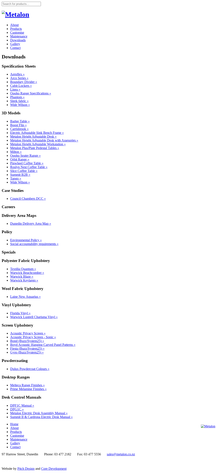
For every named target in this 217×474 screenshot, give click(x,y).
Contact (15, 48)
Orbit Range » (19, 159)
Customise (17, 32)
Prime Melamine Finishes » (28, 389)
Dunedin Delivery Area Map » (30, 223)
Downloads (18, 40)
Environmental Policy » (26, 240)
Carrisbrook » (19, 129)
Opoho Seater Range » (25, 155)
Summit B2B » (20, 174)
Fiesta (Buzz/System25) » (27, 348)
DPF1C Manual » (22, 405)
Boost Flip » (18, 125)
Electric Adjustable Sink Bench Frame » (37, 132)
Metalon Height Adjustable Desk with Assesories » (44, 140)
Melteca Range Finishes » (27, 385)
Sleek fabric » (19, 101)
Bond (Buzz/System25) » (27, 341)
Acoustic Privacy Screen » (28, 333)
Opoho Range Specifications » (30, 93)
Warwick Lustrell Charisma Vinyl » (34, 317)
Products (16, 28)
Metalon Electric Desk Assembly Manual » (39, 413)
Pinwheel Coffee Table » (26, 163)
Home (14, 424)
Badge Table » (20, 121)
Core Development (54, 468)
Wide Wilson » (20, 105)
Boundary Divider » (23, 82)
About (14, 25)
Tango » (15, 178)
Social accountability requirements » (34, 244)
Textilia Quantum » (23, 269)
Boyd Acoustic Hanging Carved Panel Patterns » (42, 344)
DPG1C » (17, 409)
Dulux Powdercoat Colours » (29, 369)
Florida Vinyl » (20, 313)
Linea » (15, 89)
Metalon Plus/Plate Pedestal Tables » (34, 148)
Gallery (15, 44)
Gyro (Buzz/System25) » (27, 352)
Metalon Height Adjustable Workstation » (38, 144)
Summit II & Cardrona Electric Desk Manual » (41, 417)
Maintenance (18, 36)
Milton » (16, 152)
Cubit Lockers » (21, 85)
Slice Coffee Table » (24, 171)
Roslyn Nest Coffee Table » (28, 167)
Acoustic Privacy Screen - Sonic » (33, 337)
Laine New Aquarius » (25, 296)
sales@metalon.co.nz (121, 454)
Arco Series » (19, 78)
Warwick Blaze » (21, 276)
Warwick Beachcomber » (27, 272)
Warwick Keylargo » (24, 280)
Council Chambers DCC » (28, 198)
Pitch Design (26, 468)
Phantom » (17, 97)
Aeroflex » (17, 74)
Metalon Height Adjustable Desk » (33, 136)
